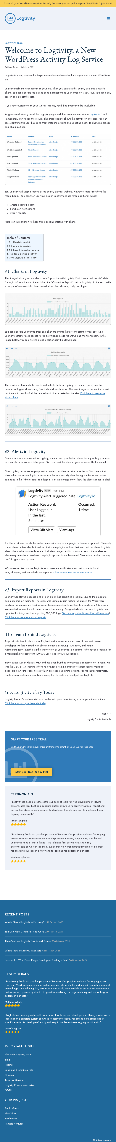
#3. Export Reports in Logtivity (24, 250)
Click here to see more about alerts (72, 572)
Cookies (9, 1075)
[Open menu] (108, 18)
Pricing (9, 1065)
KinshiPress (11, 1118)
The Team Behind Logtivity (23, 253)
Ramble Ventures (14, 1123)
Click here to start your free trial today (25, 703)
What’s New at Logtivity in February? (25, 922)
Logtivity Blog (14, 43)
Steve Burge (12, 67)
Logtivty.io (94, 114)
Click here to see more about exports (25, 617)
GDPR (8, 1090)
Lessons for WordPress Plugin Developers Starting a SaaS (36, 960)
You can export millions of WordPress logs (85, 613)
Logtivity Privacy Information (20, 1085)
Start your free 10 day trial (31, 772)
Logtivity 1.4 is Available (98, 716)
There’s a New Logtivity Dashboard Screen (28, 941)
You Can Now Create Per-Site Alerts (24, 931)
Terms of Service (14, 1080)
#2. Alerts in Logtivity (20, 246)
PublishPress (12, 1108)
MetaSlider (11, 1113)
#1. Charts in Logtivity (20, 242)
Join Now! (106, 3)
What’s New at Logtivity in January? (24, 950)
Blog (7, 1059)
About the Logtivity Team (18, 1054)
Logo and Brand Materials (19, 1070)
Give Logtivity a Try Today (23, 257)
